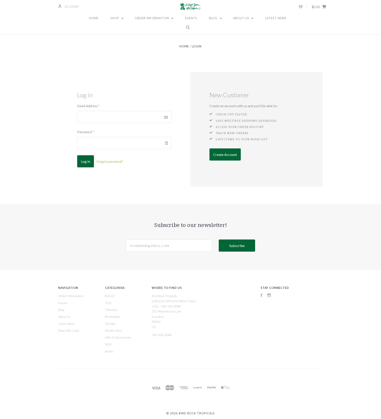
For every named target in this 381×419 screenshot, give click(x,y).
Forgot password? (109, 161)
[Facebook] (261, 296)
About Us (241, 18)
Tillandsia (111, 310)
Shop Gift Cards (68, 330)
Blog (213, 18)
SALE (108, 344)
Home (94, 18)
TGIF (108, 303)
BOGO (110, 296)
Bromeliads (112, 316)
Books (109, 351)
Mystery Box (113, 330)
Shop (115, 18)
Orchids (110, 323)
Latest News (275, 18)
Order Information (152, 18)
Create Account (225, 154)
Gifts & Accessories (118, 337)
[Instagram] (269, 296)
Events (191, 18)
